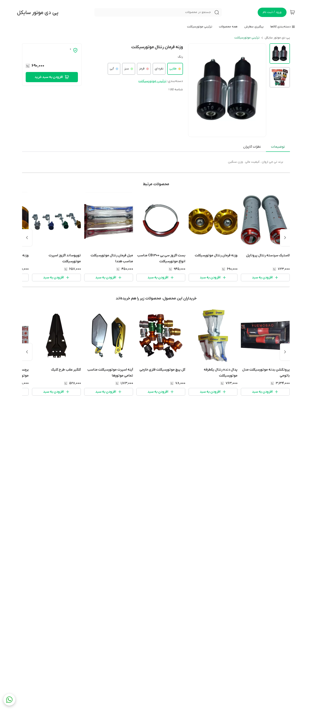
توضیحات (278, 147)
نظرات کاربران (252, 147)
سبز (126, 69)
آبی (112, 69)
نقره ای (159, 69)
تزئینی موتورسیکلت (247, 38)
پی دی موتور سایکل (37, 12)
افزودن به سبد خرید (49, 77)
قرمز (142, 69)
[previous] (285, 237)
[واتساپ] (9, 700)
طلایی (173, 69)
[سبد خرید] (292, 12)
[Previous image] (194, 90)
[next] (27, 237)
